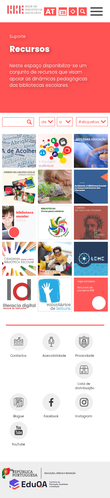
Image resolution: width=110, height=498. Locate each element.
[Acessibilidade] (51, 342)
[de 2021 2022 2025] (45, 122)
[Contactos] (18, 342)
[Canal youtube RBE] (18, 430)
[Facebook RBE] (51, 402)
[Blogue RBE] (18, 402)
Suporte (17, 36)
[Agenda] (63, 11)
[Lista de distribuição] (84, 370)
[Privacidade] (84, 342)
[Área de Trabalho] (50, 11)
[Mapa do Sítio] (73, 11)
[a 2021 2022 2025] (64, 122)
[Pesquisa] (83, 11)
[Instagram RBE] (84, 402)
